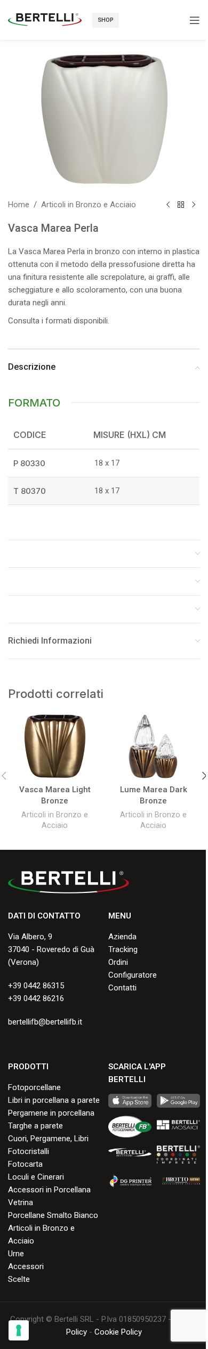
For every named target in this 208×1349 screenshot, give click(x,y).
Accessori (26, 1266)
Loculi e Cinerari (36, 1177)
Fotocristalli (28, 1151)
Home (18, 204)
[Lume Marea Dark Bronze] (153, 746)
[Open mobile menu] (194, 20)
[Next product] (193, 204)
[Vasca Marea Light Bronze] (54, 746)
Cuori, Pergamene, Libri (48, 1138)
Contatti (122, 988)
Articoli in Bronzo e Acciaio (88, 204)
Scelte (19, 1279)
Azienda (122, 936)
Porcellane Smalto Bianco (53, 1215)
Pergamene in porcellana (51, 1113)
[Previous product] (168, 204)
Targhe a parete (35, 1126)
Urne (16, 1253)
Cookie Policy (118, 1332)
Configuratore (132, 975)
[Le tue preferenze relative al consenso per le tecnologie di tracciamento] (19, 1330)
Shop (106, 20)
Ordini (118, 962)
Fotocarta (25, 1164)
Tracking (123, 949)
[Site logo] (45, 19)
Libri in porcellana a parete (54, 1100)
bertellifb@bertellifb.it (45, 1022)
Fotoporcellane (34, 1087)
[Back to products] (180, 204)
